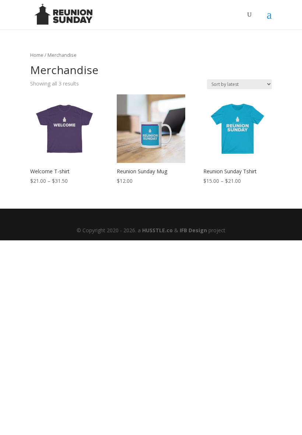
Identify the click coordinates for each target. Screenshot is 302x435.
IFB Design (193, 230)
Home (36, 55)
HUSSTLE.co (157, 230)
